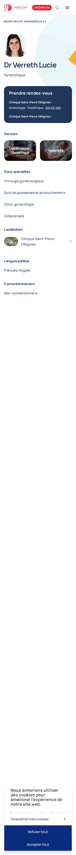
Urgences (42, 7)
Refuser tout (38, 831)
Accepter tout (38, 844)
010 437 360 (53, 108)
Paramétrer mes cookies (30, 819)
